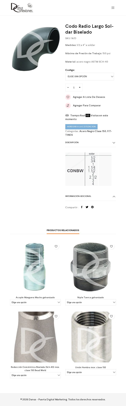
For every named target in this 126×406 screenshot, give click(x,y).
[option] (35, 48)
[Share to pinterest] (92, 207)
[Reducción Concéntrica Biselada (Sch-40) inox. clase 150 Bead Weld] (35, 337)
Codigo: (70, 70)
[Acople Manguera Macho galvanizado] (35, 267)
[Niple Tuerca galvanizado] (90, 267)
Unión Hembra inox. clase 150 (90, 367)
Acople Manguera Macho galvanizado (35, 297)
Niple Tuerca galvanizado (90, 297)
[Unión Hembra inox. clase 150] (90, 337)
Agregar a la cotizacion (81, 127)
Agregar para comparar (87, 105)
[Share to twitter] (87, 207)
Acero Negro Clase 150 (92, 131)
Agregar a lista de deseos (89, 97)
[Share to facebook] (81, 207)
